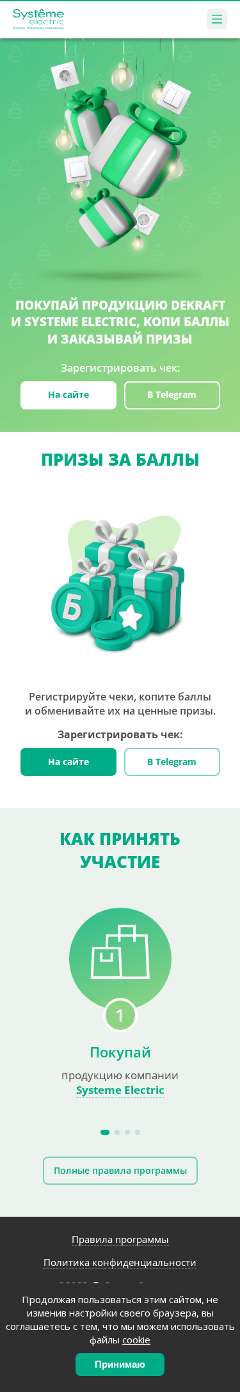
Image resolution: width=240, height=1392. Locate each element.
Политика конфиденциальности (120, 1262)
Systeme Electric (120, 1089)
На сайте (68, 394)
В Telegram (171, 394)
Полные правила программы (120, 1170)
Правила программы (120, 1239)
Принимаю (120, 1364)
